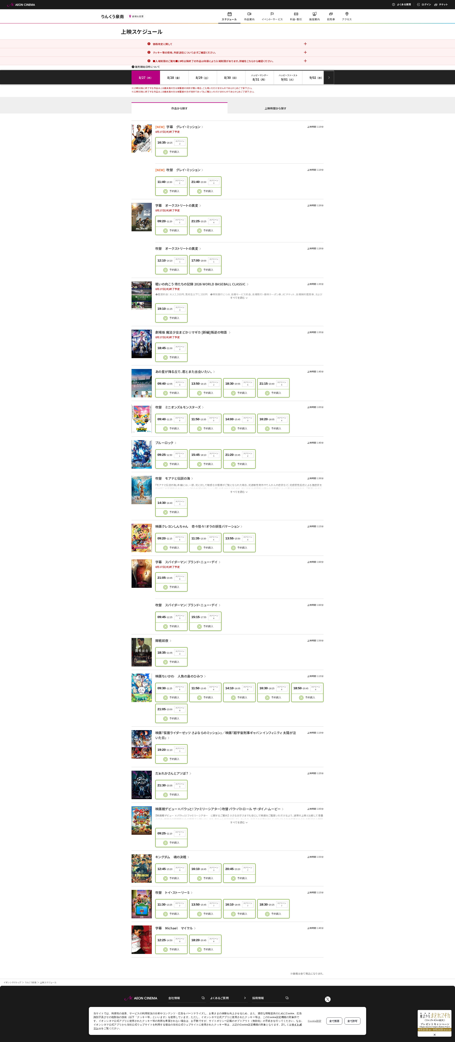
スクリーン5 (247, 383)
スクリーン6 (179, 383)
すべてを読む (237, 297)
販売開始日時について (147, 66)
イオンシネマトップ (12, 982)
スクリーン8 (179, 688)
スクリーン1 (179, 260)
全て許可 (352, 1021)
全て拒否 (334, 1021)
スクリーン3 (213, 182)
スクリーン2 (179, 142)
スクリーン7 (179, 833)
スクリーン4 (213, 221)
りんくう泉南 (31, 982)
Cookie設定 (314, 1021)
